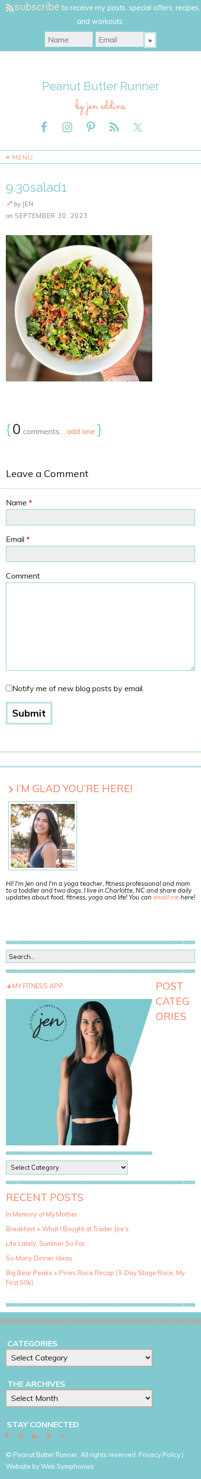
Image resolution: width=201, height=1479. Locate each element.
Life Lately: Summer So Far (45, 1243)
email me (166, 897)
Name (19, 502)
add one (81, 431)
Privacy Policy (160, 1455)
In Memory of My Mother (42, 1214)
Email (18, 539)
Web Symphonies (67, 1466)
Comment (23, 575)
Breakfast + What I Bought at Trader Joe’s (67, 1229)
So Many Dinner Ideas (39, 1258)
